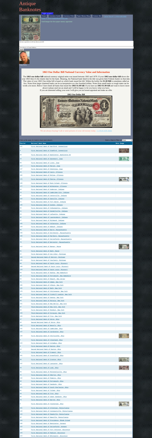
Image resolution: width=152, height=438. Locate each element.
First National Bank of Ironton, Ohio (46, 359)
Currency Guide (55, 16)
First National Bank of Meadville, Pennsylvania (50, 414)
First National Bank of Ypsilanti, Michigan (48, 260)
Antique (27, 3)
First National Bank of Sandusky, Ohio (46, 384)
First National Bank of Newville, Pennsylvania (49, 417)
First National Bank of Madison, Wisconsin (48, 433)
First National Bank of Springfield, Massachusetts (51, 239)
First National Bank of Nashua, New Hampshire (49, 273)
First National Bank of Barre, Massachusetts (49, 230)
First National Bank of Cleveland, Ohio (47, 340)
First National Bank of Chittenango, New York (49, 291)
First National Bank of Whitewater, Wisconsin (49, 436)
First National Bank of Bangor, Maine (46, 246)
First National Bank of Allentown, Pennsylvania (50, 408)
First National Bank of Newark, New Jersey (48, 279)
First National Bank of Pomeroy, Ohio (46, 378)
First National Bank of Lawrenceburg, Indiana (49, 217)
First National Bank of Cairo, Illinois (47, 172)
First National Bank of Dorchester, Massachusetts (51, 233)
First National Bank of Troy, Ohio (44, 393)
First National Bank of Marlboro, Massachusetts (50, 236)
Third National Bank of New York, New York (48, 307)
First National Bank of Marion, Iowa (45, 166)
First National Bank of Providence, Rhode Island (50, 420)
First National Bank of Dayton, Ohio (45, 346)
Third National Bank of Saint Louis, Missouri (49, 269)
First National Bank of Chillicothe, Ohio (47, 336)
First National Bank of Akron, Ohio (45, 319)
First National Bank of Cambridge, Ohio (47, 328)
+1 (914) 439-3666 (104, 131)
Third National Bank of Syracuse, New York (48, 313)
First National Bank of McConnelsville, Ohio (49, 372)
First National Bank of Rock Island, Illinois (49, 183)
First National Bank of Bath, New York (46, 288)
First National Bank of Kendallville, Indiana (49, 211)
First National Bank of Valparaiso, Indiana (48, 223)
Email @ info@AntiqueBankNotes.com (54, 18)
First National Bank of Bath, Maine (45, 251)
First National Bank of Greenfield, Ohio (47, 355)
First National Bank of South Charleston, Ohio (49, 387)
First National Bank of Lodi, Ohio (44, 368)
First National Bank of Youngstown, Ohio (47, 404)
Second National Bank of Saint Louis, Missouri (49, 266)
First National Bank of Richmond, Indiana (47, 220)
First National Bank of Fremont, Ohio (46, 352)
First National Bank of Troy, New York (46, 316)
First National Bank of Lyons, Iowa (45, 163)
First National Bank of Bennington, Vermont (48, 423)
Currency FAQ (69, 16)
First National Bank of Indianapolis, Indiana (49, 208)
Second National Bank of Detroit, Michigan (48, 257)
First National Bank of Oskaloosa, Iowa (47, 169)
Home (44, 16)
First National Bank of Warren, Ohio (45, 400)
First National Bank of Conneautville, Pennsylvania (51, 411)
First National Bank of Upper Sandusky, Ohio (49, 397)
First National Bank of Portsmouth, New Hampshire (51, 276)
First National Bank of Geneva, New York (47, 297)
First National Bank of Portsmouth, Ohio (47, 381)
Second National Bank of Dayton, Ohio (46, 349)
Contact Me (97, 16)
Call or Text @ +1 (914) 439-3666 (115, 16)
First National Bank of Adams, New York (47, 282)
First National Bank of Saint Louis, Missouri (49, 263)
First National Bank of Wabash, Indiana (47, 226)
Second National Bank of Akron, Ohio (45, 322)
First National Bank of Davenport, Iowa (47, 159)
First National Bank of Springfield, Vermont (49, 426)
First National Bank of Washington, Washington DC (51, 155)
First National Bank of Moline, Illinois (47, 175)
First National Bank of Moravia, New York (47, 300)
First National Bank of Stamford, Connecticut (49, 150)
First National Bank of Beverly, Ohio (46, 325)
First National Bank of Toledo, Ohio (45, 390)
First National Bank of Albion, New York (47, 285)
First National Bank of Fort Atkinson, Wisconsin (50, 430)
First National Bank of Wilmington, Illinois (49, 186)
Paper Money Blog (83, 16)
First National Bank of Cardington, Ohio (47, 332)
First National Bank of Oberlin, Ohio (46, 375)
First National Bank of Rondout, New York (47, 310)
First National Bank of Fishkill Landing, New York (51, 294)
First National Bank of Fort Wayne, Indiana (48, 202)
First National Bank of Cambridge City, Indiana (50, 192)
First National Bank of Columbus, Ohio (46, 343)
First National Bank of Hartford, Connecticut (49, 146)
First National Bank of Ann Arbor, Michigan (48, 254)
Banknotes (30, 9)
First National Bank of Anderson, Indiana (47, 189)
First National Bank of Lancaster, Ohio (47, 363)
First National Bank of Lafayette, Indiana (48, 214)
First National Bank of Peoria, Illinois (47, 179)
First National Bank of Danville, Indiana (47, 199)
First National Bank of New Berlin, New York (49, 304)
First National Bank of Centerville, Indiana (49, 195)
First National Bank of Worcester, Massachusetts (50, 242)
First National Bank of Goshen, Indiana (47, 205)
